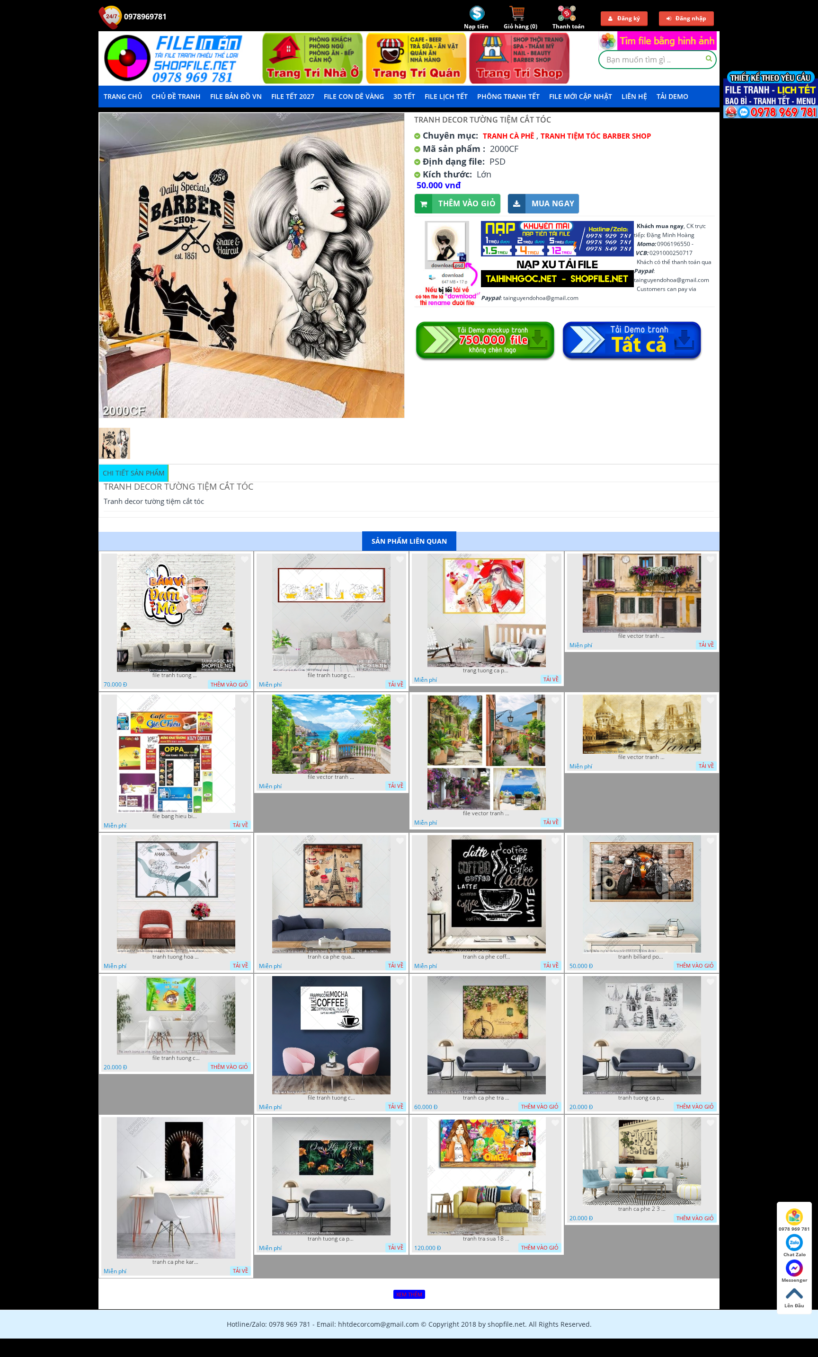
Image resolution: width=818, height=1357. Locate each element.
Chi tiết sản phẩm (134, 472)
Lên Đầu (794, 1305)
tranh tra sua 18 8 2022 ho (486, 1238)
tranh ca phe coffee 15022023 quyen (486, 956)
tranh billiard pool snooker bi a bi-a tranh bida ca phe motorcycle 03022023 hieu (642, 956)
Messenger (795, 1280)
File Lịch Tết (446, 96)
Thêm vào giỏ (467, 203)
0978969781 (144, 16)
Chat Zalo (794, 1254)
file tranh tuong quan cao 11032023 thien (176, 675)
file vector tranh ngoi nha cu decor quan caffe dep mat (642, 636)
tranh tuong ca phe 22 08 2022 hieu (331, 1238)
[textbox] (657, 59)
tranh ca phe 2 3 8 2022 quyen (642, 1209)
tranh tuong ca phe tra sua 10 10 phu (642, 1097)
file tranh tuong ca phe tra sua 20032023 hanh (331, 675)
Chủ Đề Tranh (176, 96)
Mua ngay (553, 203)
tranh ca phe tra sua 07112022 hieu (486, 1097)
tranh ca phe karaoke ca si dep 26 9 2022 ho (176, 1262)
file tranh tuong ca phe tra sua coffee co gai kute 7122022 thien (176, 1058)
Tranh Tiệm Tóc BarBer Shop (596, 136)
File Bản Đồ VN (236, 96)
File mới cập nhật (580, 96)
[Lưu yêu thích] (245, 559)
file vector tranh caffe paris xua (642, 757)
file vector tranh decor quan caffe (331, 777)
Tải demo (672, 96)
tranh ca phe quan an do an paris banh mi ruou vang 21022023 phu (331, 956)
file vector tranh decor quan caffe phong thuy (486, 813)
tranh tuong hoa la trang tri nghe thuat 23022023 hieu (176, 956)
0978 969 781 (794, 1228)
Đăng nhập (691, 18)
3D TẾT (404, 96)
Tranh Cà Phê (508, 136)
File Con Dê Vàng (354, 96)
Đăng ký (628, 18)
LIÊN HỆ (634, 96)
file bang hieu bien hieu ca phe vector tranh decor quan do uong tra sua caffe (176, 816)
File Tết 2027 (292, 96)
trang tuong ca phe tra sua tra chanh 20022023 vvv (486, 670)
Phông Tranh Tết (508, 96)
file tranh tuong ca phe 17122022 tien (331, 1097)
